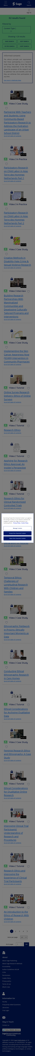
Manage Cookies (17, 528)
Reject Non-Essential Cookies (17, 538)
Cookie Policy (24, 523)
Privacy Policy (17, 523)
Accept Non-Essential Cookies (17, 533)
